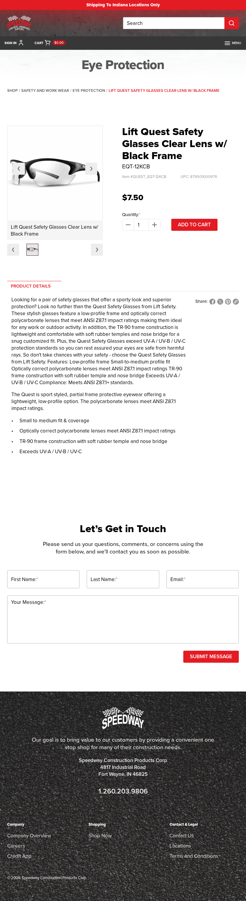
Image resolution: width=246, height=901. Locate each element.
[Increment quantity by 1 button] (154, 225)
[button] (32, 250)
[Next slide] (91, 169)
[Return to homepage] (19, 23)
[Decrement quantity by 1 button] (128, 225)
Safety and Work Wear (45, 90)
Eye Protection (89, 90)
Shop (12, 90)
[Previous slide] (19, 169)
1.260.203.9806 (123, 791)
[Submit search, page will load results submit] (231, 23)
